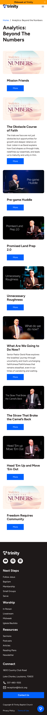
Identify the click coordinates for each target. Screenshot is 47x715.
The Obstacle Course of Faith (22, 128)
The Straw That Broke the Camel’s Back (22, 417)
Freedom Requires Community (20, 517)
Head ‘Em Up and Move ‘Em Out (23, 467)
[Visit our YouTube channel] (5, 561)
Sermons (7, 636)
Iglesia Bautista (10, 623)
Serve (5, 596)
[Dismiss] (45, 2)
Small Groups (9, 591)
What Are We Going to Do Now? (23, 347)
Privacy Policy (9, 710)
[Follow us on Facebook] (13, 561)
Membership (9, 586)
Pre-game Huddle (19, 199)
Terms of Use (23, 710)
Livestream (8, 613)
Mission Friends (18, 80)
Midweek (7, 618)
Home (6, 20)
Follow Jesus (9, 577)
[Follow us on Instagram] (20, 561)
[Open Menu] (43, 6)
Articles (6, 645)
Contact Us (23, 695)
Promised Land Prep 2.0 (21, 247)
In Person (7, 609)
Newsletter (8, 655)
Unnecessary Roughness (16, 297)
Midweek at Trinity (23, 2)
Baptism (7, 581)
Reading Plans (9, 650)
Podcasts (7, 640)
